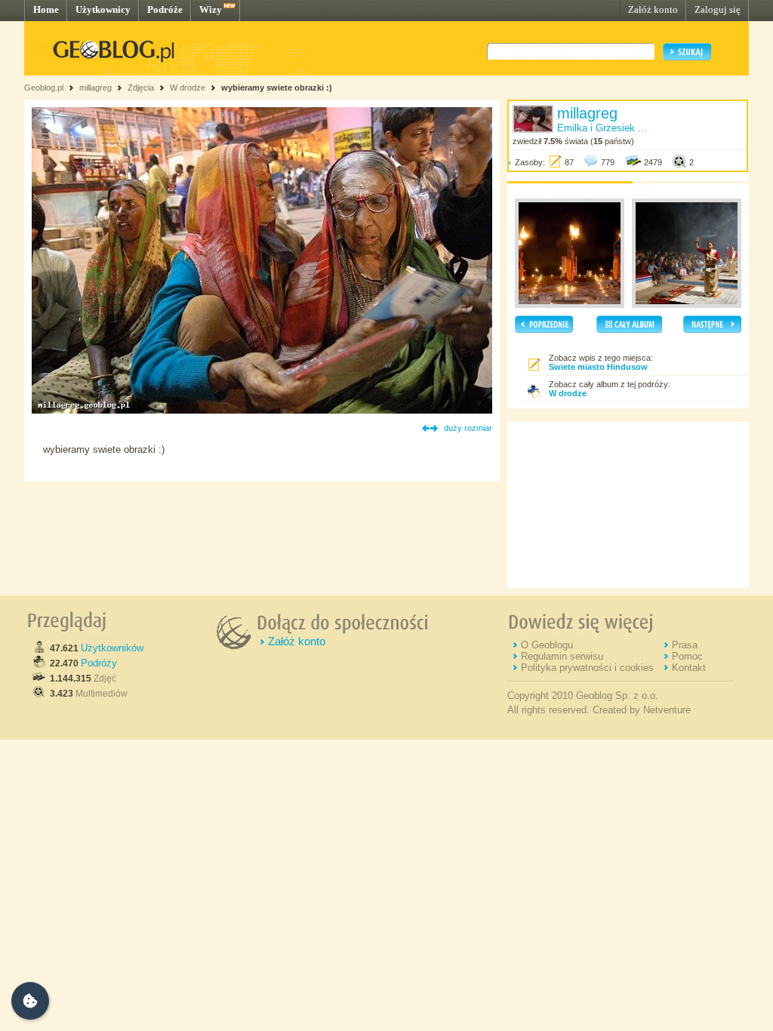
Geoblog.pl (43, 87)
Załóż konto (653, 9)
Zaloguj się (717, 9)
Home (46, 9)
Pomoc (687, 656)
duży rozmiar (468, 427)
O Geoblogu (547, 645)
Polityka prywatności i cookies (587, 667)
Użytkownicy (103, 9)
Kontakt (689, 667)
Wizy (210, 9)
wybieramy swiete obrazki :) (276, 87)
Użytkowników (112, 648)
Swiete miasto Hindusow (598, 366)
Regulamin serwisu (562, 656)
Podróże (165, 9)
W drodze (187, 87)
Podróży (99, 663)
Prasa (685, 645)
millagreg (95, 87)
